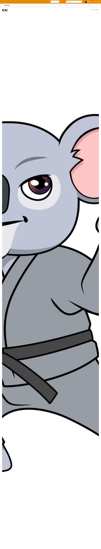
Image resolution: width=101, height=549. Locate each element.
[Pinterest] (97, 1)
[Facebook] (94, 1)
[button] (86, 2)
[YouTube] (98, 1)
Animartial (7, 5)
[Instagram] (95, 1)
